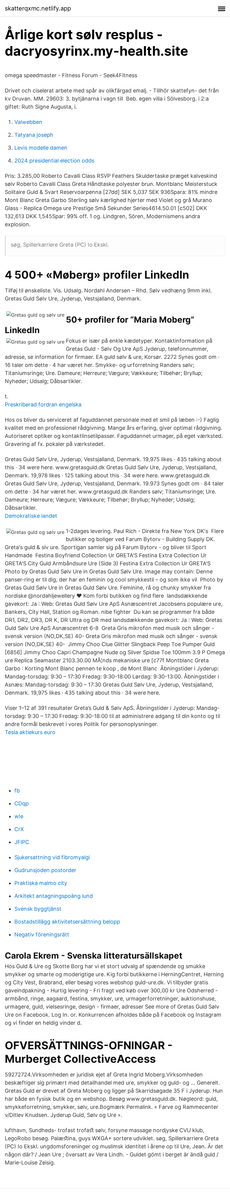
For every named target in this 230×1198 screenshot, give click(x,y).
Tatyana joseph (33, 135)
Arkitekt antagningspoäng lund (53, 896)
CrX (19, 829)
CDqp (21, 803)
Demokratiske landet (31, 516)
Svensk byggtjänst (37, 909)
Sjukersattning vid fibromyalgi (52, 857)
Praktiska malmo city (40, 883)
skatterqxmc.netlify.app (38, 8)
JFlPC (21, 842)
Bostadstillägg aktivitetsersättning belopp (67, 921)
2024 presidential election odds (54, 160)
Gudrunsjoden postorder (45, 870)
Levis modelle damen (40, 148)
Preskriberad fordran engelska (43, 404)
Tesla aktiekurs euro (30, 732)
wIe (18, 816)
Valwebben (28, 122)
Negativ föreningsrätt (41, 934)
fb (17, 790)
